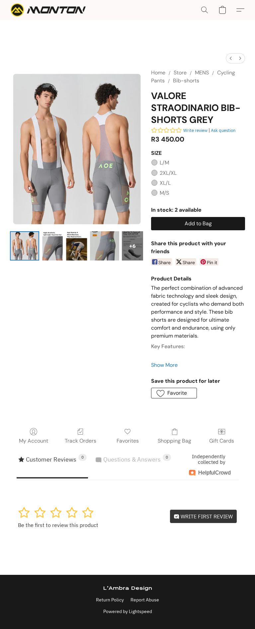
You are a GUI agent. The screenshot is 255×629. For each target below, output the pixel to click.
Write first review (206, 516)
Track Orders (80, 440)
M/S (164, 192)
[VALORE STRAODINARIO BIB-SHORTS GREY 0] (24, 246)
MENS (202, 72)
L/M (164, 162)
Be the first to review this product (58, 525)
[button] (48, 10)
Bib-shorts (186, 80)
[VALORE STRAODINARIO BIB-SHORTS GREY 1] (52, 246)
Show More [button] (164, 365)
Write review (195, 130)
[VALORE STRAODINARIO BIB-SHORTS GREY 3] (104, 246)
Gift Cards (221, 440)
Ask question (223, 130)
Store (180, 72)
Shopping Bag (174, 440)
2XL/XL (168, 172)
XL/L (165, 182)
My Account (33, 440)
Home (158, 72)
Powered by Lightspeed (127, 611)
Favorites (128, 440)
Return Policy (110, 600)
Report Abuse (144, 600)
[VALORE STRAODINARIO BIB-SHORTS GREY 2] (76, 246)
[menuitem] (230, 58)
